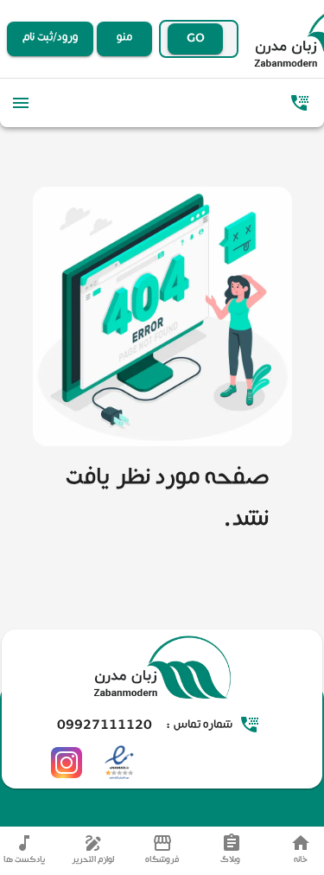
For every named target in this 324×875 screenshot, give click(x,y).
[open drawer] (20, 103)
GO (196, 38)
